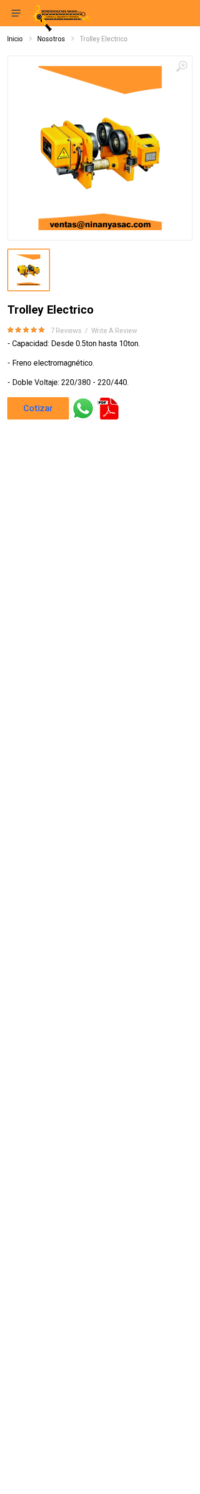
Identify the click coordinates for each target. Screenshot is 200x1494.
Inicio (15, 39)
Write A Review (114, 331)
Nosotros (51, 39)
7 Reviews (66, 331)
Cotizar (38, 408)
